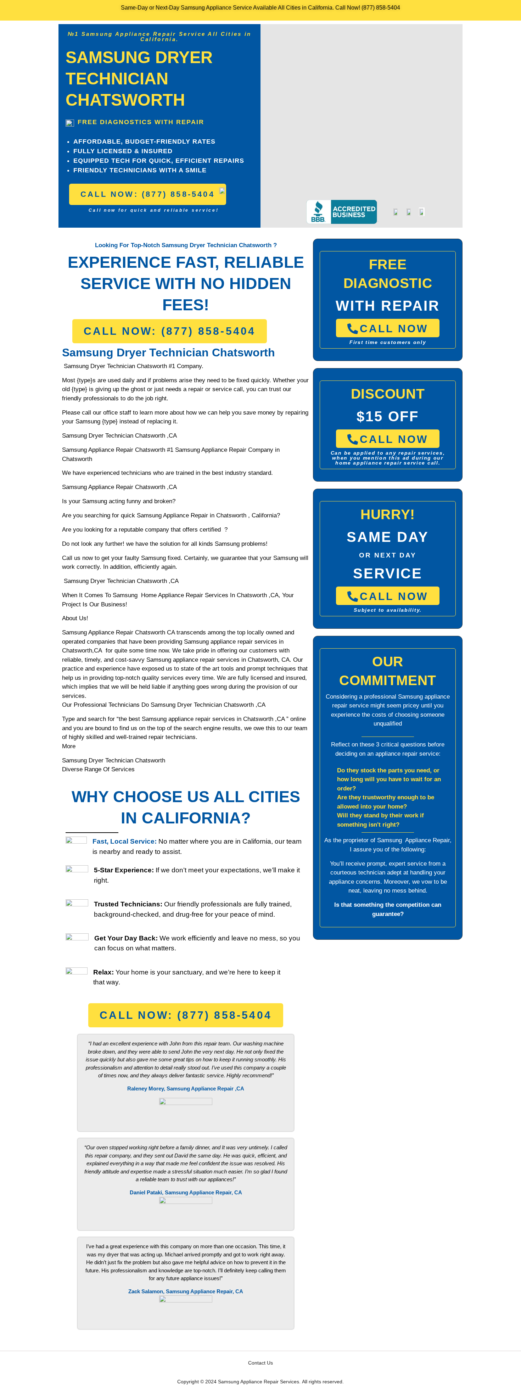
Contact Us (260, 1363)
